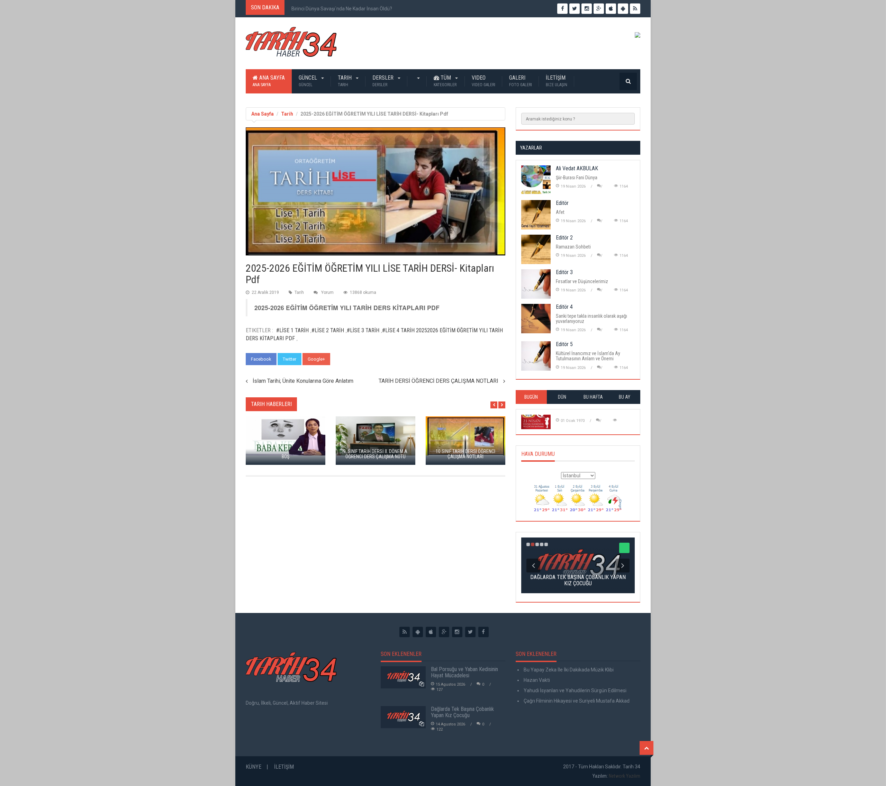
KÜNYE (253, 767)
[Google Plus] (444, 632)
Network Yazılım (624, 776)
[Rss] (404, 632)
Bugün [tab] (531, 397)
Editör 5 (564, 344)
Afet (560, 212)
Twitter (289, 359)
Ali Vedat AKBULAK (577, 168)
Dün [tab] (562, 397)
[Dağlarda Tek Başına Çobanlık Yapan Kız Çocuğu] (403, 717)
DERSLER (383, 80)
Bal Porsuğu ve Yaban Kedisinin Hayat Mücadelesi (464, 672)
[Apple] (431, 632)
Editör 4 (564, 307)
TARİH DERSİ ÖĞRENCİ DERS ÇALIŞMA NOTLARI (438, 381)
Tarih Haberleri (271, 404)
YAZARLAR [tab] (531, 148)
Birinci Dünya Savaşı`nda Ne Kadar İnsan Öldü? (341, 8)
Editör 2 (564, 237)
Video (483, 80)
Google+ (316, 359)
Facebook (261, 359)
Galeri (520, 80)
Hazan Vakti (536, 680)
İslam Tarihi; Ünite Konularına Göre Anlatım (303, 381)
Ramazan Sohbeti (573, 247)
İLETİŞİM (556, 80)
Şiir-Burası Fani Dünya (576, 177)
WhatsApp (347, 359)
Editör (562, 203)
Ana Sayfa (269, 80)
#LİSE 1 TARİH (292, 330)
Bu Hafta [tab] (593, 397)
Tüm (445, 80)
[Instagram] (457, 632)
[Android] (418, 632)
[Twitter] (470, 632)
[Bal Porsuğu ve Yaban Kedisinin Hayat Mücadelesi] (403, 677)
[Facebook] (483, 632)
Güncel (308, 80)
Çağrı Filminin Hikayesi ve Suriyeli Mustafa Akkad (576, 701)
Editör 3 (564, 272)
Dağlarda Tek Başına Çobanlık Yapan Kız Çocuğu (462, 712)
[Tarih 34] (291, 44)
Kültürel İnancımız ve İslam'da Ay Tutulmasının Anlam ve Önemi (588, 356)
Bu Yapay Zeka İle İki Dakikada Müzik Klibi (568, 669)
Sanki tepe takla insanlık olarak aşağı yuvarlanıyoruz (591, 318)
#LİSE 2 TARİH (327, 330)
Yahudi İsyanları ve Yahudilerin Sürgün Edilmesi (574, 690)
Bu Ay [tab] (624, 397)
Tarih (345, 80)
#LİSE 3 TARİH (363, 330)
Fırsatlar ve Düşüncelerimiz (582, 281)
